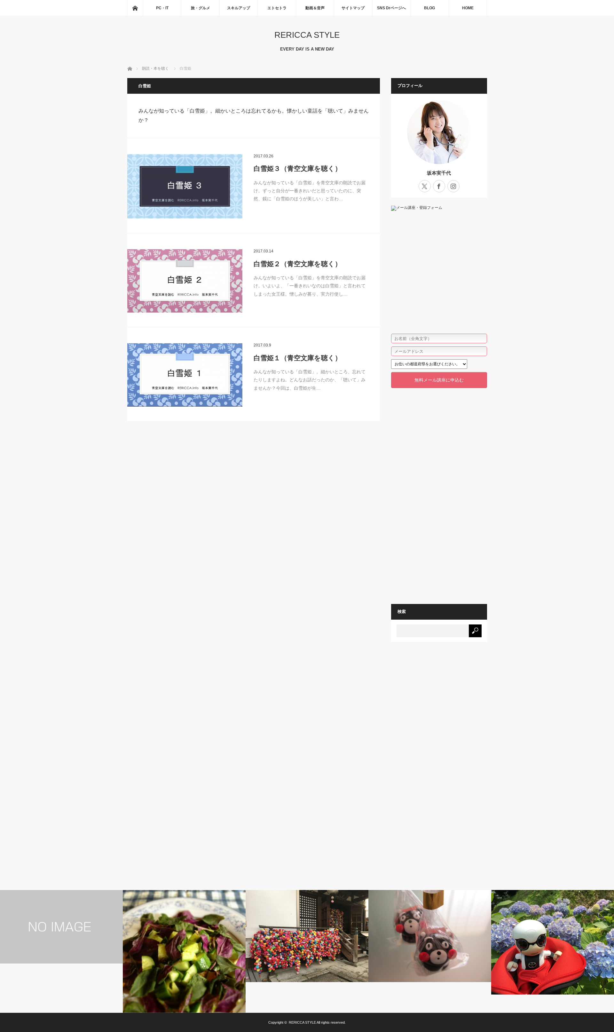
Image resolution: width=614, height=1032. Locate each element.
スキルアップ (238, 8)
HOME (468, 8)
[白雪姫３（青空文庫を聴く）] (184, 186)
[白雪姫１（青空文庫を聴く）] (184, 375)
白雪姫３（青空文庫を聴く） (298, 168)
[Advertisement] (439, 492)
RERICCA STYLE (307, 35)
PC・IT (162, 8)
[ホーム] (135, 8)
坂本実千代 (439, 173)
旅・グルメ (200, 8)
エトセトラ (277, 8)
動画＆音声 (315, 8)
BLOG (429, 8)
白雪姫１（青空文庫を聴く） (298, 357)
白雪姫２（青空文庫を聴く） (298, 263)
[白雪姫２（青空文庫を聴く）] (184, 281)
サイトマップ (353, 8)
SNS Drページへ (391, 8)
